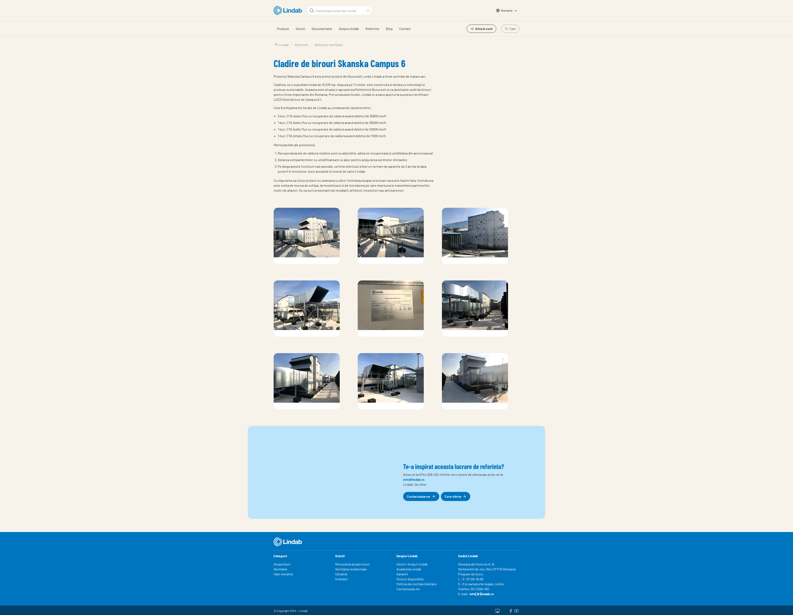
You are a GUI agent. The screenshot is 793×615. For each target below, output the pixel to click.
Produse (283, 29)
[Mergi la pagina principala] (289, 10)
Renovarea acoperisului (352, 564)
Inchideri (341, 579)
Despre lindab (349, 29)
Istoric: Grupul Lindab (412, 564)
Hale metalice (283, 574)
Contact (405, 29)
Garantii (402, 574)
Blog (389, 29)
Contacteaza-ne (408, 589)
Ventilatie (280, 569)
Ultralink (341, 574)
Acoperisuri (282, 564)
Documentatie (322, 29)
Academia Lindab (408, 569)
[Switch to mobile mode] (497, 610)
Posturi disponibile (410, 579)
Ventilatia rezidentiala (351, 569)
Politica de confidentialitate (416, 584)
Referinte (372, 29)
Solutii (300, 29)
